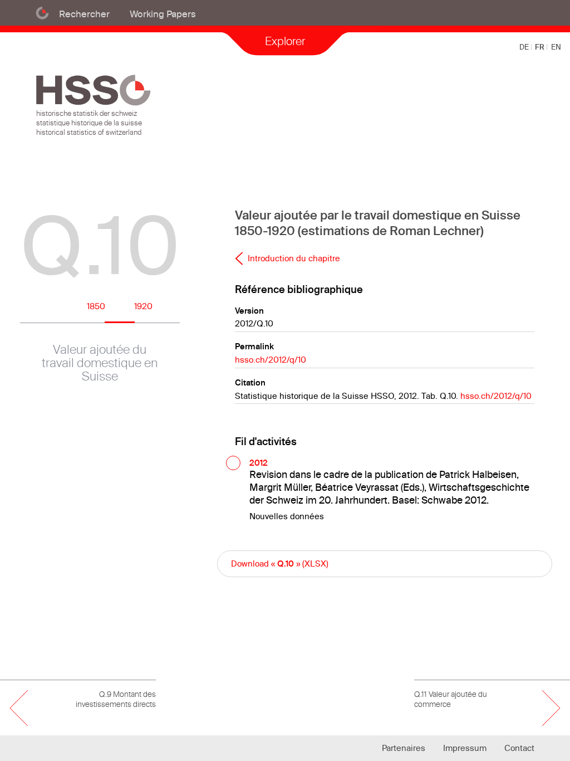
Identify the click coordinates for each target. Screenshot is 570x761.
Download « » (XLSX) (279, 563)
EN (556, 46)
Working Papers (163, 13)
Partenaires (403, 748)
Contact (519, 748)
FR (540, 46)
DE (524, 46)
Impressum (465, 748)
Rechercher (84, 13)
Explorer (285, 41)
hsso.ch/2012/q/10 (270, 359)
